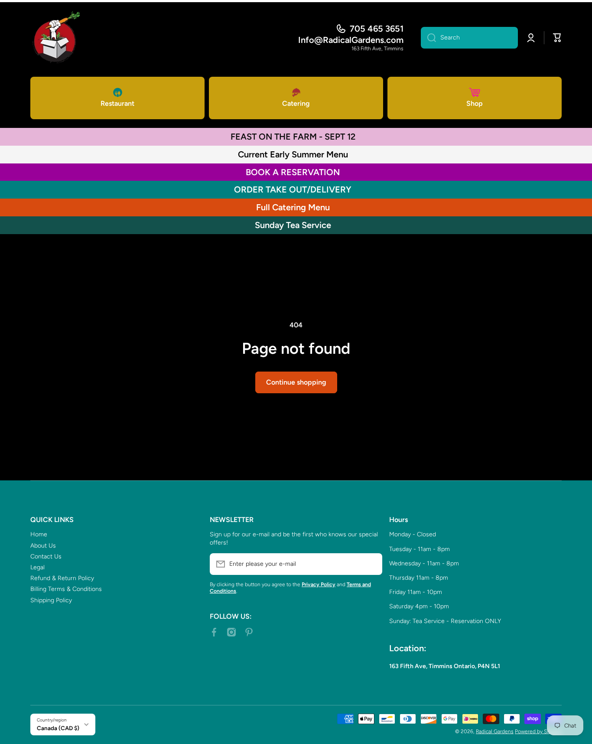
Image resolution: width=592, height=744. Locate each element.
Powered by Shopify (538, 731)
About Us (43, 545)
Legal (37, 567)
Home (38, 534)
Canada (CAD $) (58, 727)
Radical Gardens (495, 731)
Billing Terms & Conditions (66, 589)
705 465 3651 (376, 28)
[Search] (428, 38)
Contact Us (46, 556)
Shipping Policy (51, 600)
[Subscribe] (371, 564)
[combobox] (469, 38)
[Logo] (56, 38)
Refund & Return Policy (62, 578)
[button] (557, 37)
